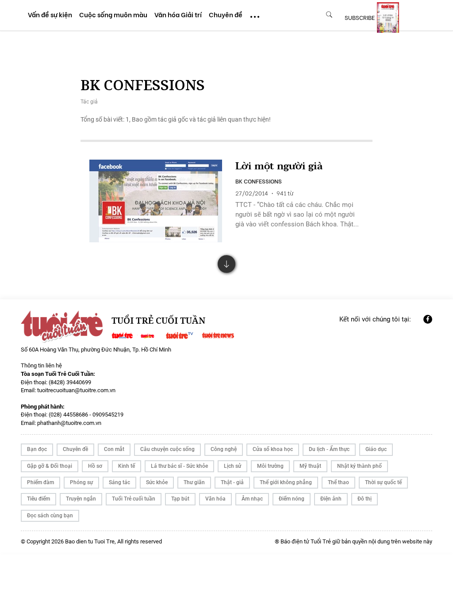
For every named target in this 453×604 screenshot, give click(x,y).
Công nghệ (224, 449)
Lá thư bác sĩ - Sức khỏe (179, 466)
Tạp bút (180, 499)
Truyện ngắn (81, 499)
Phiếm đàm (40, 482)
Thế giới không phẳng (286, 482)
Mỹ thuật (310, 466)
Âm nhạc (252, 499)
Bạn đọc (37, 449)
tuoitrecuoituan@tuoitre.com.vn (76, 390)
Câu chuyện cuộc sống (167, 449)
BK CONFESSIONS (258, 181)
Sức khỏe (157, 482)
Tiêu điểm (38, 499)
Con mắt (114, 449)
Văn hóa (215, 499)
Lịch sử (232, 466)
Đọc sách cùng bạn (50, 515)
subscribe (360, 17)
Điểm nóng (291, 499)
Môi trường (270, 466)
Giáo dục (376, 449)
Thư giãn (194, 482)
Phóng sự (81, 482)
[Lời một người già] (155, 201)
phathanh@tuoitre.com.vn (69, 423)
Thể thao (338, 482)
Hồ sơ (95, 466)
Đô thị (364, 499)
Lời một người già (278, 166)
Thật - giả (232, 482)
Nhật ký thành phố (359, 466)
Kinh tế (126, 466)
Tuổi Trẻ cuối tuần (133, 499)
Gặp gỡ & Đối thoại (49, 466)
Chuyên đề (75, 449)
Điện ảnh (331, 499)
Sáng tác (119, 482)
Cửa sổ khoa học (273, 449)
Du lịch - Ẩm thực (329, 449)
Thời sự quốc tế (383, 482)
